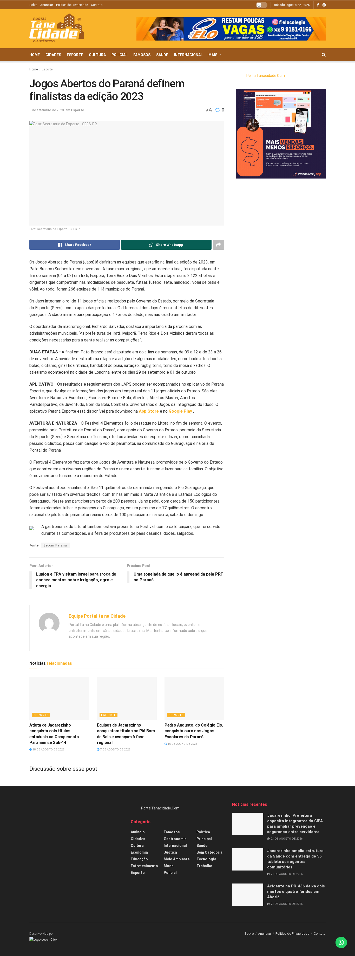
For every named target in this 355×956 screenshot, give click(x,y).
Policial (119, 55)
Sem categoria (209, 852)
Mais (212, 55)
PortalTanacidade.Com (265, 76)
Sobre (33, 5)
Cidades (53, 55)
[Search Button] (324, 54)
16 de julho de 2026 (182, 744)
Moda (169, 866)
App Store (149, 411)
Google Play (180, 411)
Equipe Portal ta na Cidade (97, 616)
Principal (204, 839)
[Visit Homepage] (56, 29)
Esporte (75, 55)
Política (203, 832)
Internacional (188, 55)
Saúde (162, 55)
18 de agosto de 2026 (48, 749)
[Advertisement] (76, 838)
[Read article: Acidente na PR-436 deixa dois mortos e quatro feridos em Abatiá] (247, 895)
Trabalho (204, 866)
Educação (139, 859)
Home (34, 55)
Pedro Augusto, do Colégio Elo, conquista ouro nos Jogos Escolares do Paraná (194, 731)
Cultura (97, 55)
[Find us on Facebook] (318, 5)
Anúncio (138, 832)
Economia (139, 852)
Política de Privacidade (72, 5)
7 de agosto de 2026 (114, 749)
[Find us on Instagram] (324, 5)
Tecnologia (206, 859)
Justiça (170, 852)
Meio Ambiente (176, 859)
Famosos (141, 55)
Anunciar (46, 5)
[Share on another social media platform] (218, 245)
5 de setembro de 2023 (46, 110)
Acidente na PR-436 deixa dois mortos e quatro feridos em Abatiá (296, 891)
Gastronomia (175, 839)
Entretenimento (144, 866)
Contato (96, 5)
